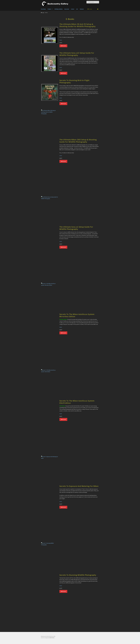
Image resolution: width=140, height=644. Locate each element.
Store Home (43, 9)
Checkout (82, 9)
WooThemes (52, 637)
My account (66, 9)
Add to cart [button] (63, 45)
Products (49, 9)
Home (43, 12)
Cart (77, 9)
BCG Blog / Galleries (59, 9)
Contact (72, 9)
